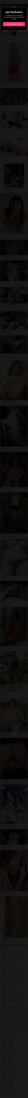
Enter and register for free (14, 24)
